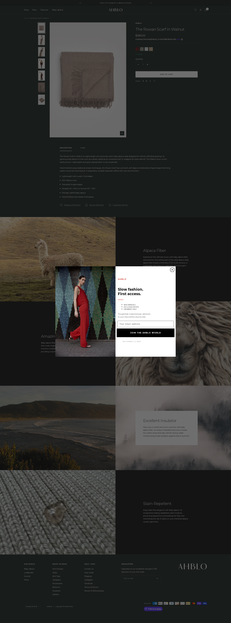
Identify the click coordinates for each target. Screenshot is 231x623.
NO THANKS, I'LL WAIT (132, 341)
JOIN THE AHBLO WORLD (145, 333)
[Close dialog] (172, 270)
